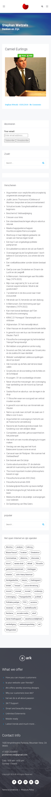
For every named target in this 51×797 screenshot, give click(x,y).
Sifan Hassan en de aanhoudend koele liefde (26, 328)
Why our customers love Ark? (20, 693)
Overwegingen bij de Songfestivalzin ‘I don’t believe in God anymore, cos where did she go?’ (25, 256)
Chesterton (35, 552)
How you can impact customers (21, 677)
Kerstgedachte (12, 580)
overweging (11, 597)
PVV (24, 602)
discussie (35, 558)
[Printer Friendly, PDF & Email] (25, 55)
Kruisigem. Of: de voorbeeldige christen (23, 378)
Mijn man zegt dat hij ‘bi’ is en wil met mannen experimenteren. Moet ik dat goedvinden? (22, 286)
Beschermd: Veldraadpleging (19, 213)
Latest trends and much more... (21, 724)
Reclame (9, 613)
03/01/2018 (24, 105)
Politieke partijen (12, 602)
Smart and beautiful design (18, 708)
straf (34, 613)
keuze (24, 580)
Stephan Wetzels (11, 105)
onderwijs (38, 591)
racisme (33, 602)
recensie (9, 608)
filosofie (39, 563)
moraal (18, 591)
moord (8, 591)
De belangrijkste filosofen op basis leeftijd (24, 486)
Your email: (9, 131)
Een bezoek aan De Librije (17, 460)
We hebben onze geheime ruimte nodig (23, 346)
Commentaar (11, 558)
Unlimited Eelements (15, 713)
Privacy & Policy (27, 790)
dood (8, 563)
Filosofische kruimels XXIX (18, 482)
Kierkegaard (36, 580)
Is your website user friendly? (20, 682)
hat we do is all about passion (20, 698)
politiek (38, 597)
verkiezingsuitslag (27, 624)
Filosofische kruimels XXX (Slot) (20, 478)
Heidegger (31, 569)
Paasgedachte (25, 597)
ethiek (29, 563)
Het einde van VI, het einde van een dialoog (24, 300)
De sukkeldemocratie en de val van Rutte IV (25, 249)
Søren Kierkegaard (13, 619)
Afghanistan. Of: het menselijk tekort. (22, 324)
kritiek (8, 586)
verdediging (11, 624)
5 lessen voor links (14, 217)
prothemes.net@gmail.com (14, 754)
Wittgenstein (11, 630)
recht (19, 608)
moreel (27, 591)
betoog (29, 547)
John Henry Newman (24, 575)
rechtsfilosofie (30, 608)
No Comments (35, 105)
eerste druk (19, 563)
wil (39, 624)
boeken (24, 552)
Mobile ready (12, 718)
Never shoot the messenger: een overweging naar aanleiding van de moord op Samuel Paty (26, 385)
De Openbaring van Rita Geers (19, 504)
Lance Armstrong (31, 586)
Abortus (9, 547)
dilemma (23, 558)
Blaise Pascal (11, 552)
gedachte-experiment (14, 569)
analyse (19, 547)
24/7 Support (12, 703)
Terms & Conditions (10, 790)
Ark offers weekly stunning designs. (23, 688)
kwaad (17, 586)
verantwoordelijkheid (33, 619)
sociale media (22, 613)
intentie (9, 575)
